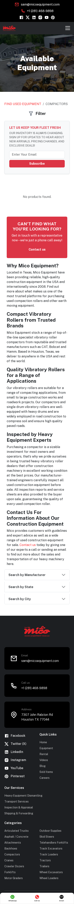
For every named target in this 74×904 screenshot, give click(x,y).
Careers (44, 777)
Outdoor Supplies (50, 830)
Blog (42, 766)
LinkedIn (17, 752)
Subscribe (37, 163)
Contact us (37, 249)
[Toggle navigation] (68, 28)
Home (43, 742)
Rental (43, 754)
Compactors (12, 854)
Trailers (44, 866)
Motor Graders (13, 878)
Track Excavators (50, 848)
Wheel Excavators (51, 872)
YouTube (17, 768)
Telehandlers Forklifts (53, 842)
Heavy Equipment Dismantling (23, 795)
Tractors (45, 860)
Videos (43, 760)
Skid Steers (46, 836)
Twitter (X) (18, 744)
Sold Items (46, 771)
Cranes (8, 860)
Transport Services (16, 801)
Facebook (18, 736)
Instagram (18, 760)
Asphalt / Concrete (16, 836)
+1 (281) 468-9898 (40, 11)
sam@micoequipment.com (40, 4)
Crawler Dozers (14, 866)
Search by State (20, 587)
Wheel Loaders (48, 878)
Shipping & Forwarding (18, 813)
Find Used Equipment (22, 104)
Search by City (19, 599)
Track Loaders (48, 854)
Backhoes (10, 848)
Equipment (46, 748)
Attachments (12, 842)
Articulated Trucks (16, 830)
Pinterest (18, 776)
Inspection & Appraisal (18, 807)
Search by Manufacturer (27, 575)
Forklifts (10, 872)
